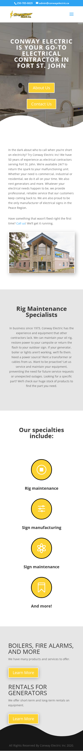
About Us (41, 87)
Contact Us (41, 104)
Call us (20, 223)
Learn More (23, 672)
